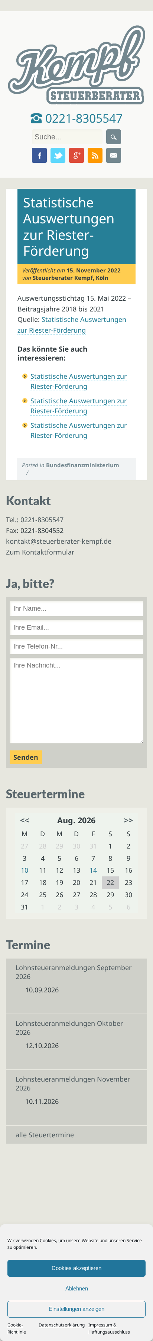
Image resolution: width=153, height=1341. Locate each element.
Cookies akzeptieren (76, 1268)
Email (113, 155)
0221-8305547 (82, 118)
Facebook (39, 155)
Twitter (58, 155)
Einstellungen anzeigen (76, 1309)
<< (24, 820)
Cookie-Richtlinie (16, 1328)
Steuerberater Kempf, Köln (70, 277)
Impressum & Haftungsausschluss (109, 1328)
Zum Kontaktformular (40, 551)
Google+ (76, 155)
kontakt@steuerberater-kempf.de (58, 541)
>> (128, 820)
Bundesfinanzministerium (82, 465)
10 (24, 870)
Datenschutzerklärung (62, 1325)
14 (93, 870)
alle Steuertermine (45, 1134)
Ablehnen (76, 1288)
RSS (95, 155)
